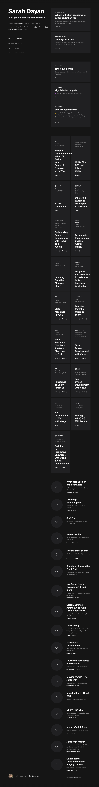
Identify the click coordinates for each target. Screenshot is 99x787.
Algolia (21, 23)
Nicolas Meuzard (76, 777)
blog (36, 27)
